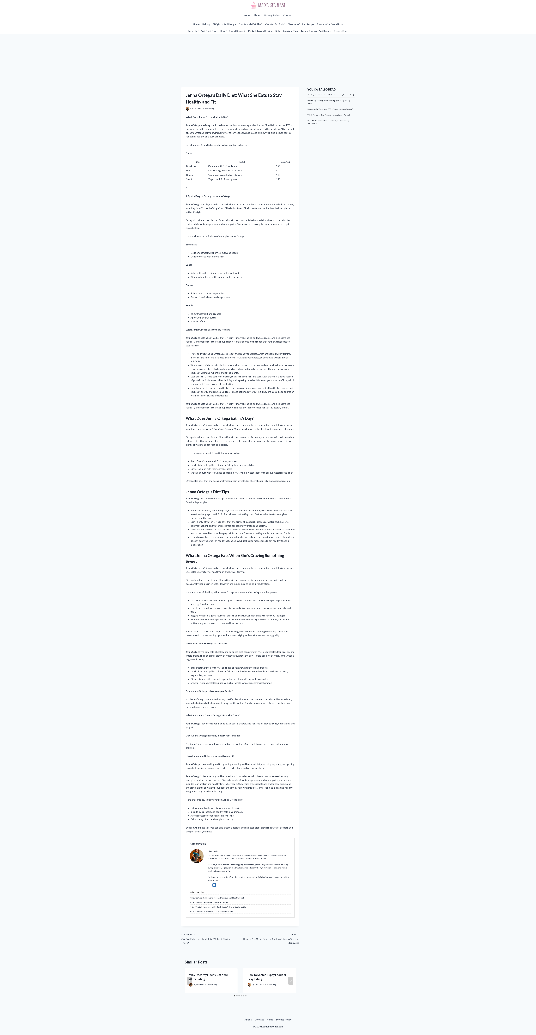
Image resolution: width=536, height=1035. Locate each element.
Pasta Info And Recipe (260, 30)
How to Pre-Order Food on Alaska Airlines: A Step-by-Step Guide (271, 938)
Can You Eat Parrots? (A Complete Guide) (210, 902)
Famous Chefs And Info (330, 24)
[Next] (290, 981)
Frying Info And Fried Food (202, 30)
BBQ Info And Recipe (224, 24)
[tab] (234, 995)
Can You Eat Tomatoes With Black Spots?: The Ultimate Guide (219, 907)
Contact (287, 15)
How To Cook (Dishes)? (232, 30)
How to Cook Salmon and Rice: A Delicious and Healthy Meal (218, 898)
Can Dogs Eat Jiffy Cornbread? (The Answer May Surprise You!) (331, 95)
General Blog (341, 30)
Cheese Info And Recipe (301, 24)
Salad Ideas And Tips (286, 30)
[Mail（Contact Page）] (214, 885)
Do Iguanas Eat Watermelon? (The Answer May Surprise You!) (330, 109)
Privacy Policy (272, 15)
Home (247, 15)
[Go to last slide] (189, 981)
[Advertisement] (268, 55)
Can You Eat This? (275, 24)
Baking (206, 24)
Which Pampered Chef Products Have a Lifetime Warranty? (329, 115)
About (257, 15)
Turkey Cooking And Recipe (316, 30)
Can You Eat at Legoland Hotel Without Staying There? (206, 938)
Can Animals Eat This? (250, 24)
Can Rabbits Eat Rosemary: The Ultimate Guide (212, 911)
